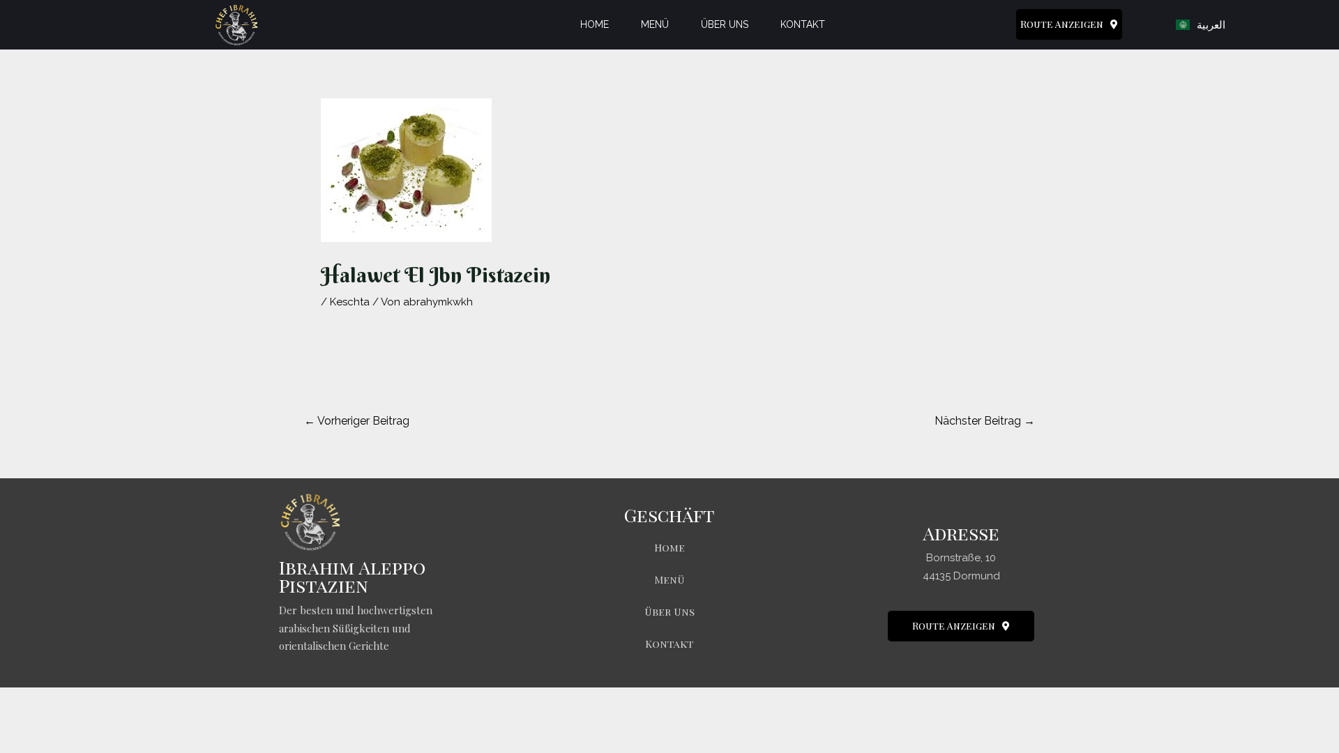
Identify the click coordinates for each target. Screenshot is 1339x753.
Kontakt (802, 24)
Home (594, 24)
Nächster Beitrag (985, 420)
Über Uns (724, 24)
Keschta (350, 302)
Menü (655, 24)
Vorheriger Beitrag (356, 420)
